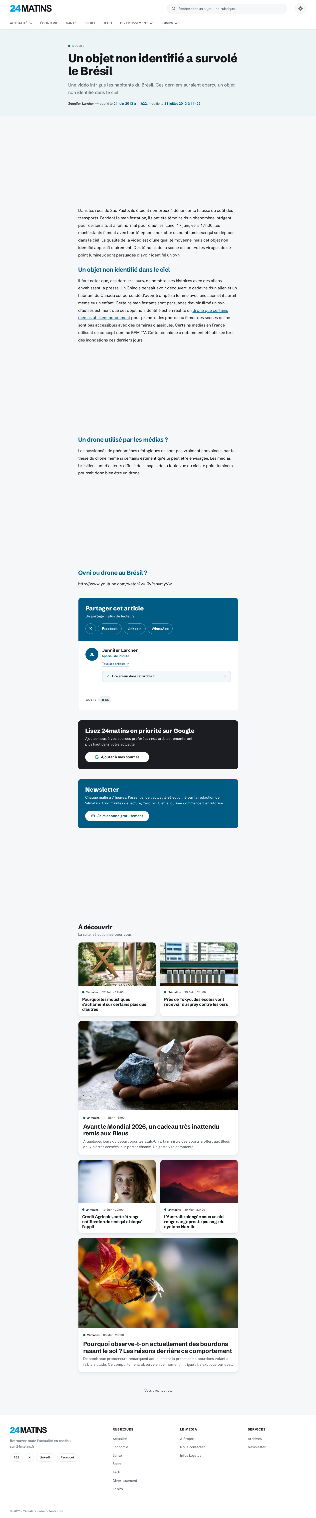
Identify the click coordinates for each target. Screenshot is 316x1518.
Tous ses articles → (115, 664)
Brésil (105, 699)
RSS (16, 1457)
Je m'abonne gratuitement (120, 815)
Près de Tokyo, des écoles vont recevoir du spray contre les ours (196, 1002)
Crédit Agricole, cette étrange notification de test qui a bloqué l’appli (112, 1221)
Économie (49, 23)
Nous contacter (192, 1447)
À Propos (187, 1438)
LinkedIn (134, 628)
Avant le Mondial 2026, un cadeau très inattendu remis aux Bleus (151, 1130)
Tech (107, 23)
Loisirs (167, 23)
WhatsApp (160, 628)
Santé (71, 23)
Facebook (110, 628)
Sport (90, 23)
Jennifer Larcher (81, 103)
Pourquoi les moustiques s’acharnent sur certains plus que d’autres (114, 1004)
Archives (255, 1438)
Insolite (78, 46)
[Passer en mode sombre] (300, 8)
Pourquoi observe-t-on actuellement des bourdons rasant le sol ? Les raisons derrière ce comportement (157, 1347)
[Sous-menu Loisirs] (176, 23)
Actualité (18, 23)
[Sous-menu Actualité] (30, 23)
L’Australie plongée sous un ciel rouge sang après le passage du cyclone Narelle (194, 1221)
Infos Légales (190, 1455)
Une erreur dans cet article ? (133, 676)
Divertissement (134, 23)
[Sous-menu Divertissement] (151, 23)
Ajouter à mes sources (120, 757)
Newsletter (257, 1447)
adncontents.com (50, 1511)
